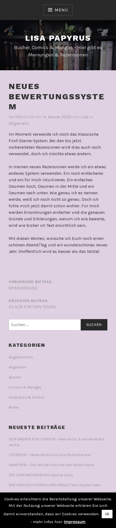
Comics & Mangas (25, 387)
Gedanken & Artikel (26, 397)
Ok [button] (107, 514)
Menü (61, 9)
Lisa (84, 116)
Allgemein (19, 123)
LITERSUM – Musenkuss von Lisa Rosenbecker (50, 455)
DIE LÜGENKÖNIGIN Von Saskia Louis (41, 475)
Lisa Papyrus (58, 38)
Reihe (14, 407)
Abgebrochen (21, 357)
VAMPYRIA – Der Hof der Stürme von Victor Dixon (51, 465)
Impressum (75, 521)
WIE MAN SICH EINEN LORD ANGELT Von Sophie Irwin (55, 485)
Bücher (15, 377)
